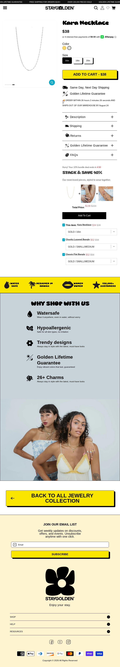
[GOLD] (64, 48)
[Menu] (5, 7)
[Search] (95, 7)
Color (65, 43)
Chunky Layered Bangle (78, 239)
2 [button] (6, 84)
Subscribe (60, 554)
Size (65, 55)
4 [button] (9, 84)
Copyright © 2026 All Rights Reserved (60, 660)
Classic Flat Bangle (75, 254)
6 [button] (13, 84)
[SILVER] (69, 48)
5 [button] (11, 84)
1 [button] (5, 84)
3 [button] (8, 84)
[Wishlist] (108, 8)
